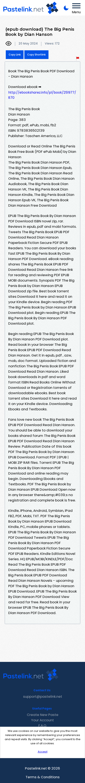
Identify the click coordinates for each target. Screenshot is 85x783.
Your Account (42, 720)
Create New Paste (42, 714)
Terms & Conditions (43, 777)
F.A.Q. (42, 725)
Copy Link (15, 54)
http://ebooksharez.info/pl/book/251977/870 (42, 95)
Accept (42, 752)
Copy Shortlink (36, 54)
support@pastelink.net (42, 696)
